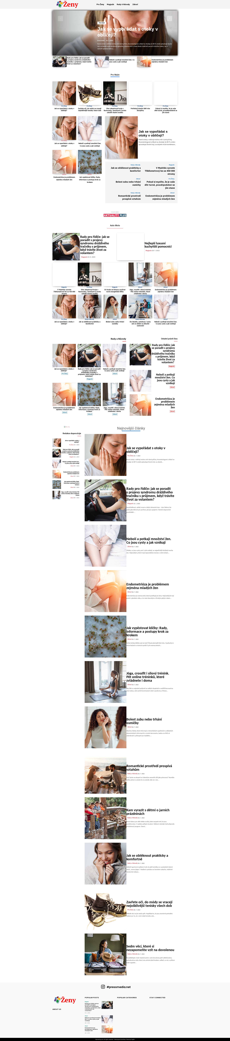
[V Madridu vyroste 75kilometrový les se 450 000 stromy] (64, 274)
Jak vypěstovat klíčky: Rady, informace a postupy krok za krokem (89, 179)
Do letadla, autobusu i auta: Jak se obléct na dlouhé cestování (140, 324)
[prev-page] (60, 18)
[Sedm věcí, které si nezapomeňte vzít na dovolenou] (105, 954)
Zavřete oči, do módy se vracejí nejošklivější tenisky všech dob (149, 904)
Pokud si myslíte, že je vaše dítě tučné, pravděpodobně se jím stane (165, 110)
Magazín (171, 165)
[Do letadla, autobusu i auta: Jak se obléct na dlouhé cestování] (140, 306)
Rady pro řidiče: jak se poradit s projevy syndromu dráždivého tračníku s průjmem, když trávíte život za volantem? (95, 245)
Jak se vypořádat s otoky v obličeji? (127, 31)
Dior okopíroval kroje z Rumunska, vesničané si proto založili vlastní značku (115, 110)
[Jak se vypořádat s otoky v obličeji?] (64, 93)
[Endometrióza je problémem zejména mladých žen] (144, 61)
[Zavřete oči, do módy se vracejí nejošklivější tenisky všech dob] (89, 93)
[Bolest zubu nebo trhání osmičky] (115, 306)
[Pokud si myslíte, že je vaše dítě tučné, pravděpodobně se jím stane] (166, 93)
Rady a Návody (135, 165)
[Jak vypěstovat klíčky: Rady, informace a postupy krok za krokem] (90, 162)
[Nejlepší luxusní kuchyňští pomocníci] (130, 246)
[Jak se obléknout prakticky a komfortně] (89, 306)
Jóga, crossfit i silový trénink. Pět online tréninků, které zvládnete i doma (140, 292)
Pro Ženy (102, 23)
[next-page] (169, 18)
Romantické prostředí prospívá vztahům (129, 197)
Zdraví (90, 140)
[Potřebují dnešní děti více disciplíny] (140, 93)
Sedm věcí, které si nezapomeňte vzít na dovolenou (150, 948)
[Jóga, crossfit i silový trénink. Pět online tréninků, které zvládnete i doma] (140, 274)
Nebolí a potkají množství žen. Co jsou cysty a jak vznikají (114, 370)
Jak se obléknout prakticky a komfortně (126, 169)
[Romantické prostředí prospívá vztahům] (105, 773)
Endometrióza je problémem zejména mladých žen (160, 197)
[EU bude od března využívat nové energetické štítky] (115, 274)
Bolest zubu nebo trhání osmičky (128, 183)
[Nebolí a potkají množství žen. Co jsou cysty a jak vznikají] (102, 61)
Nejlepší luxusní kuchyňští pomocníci (158, 245)
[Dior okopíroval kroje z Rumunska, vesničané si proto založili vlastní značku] (115, 93)
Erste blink (100, 41)
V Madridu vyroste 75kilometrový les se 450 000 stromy (160, 171)
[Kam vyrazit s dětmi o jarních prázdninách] (105, 818)
